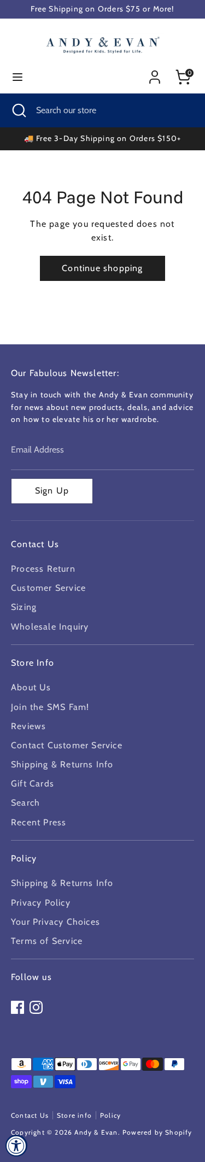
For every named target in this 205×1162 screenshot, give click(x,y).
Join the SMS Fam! (50, 707)
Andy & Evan (96, 1132)
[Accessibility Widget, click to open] (16, 1146)
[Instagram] (36, 1007)
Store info (74, 1115)
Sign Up (52, 490)
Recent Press (38, 822)
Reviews (28, 726)
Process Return (43, 569)
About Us (31, 687)
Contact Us (30, 1115)
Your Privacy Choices (55, 922)
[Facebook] (17, 1007)
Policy (110, 1115)
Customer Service (48, 588)
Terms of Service (47, 941)
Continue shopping (102, 268)
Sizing (24, 607)
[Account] (155, 73)
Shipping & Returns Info (62, 764)
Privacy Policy (41, 902)
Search (25, 802)
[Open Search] (18, 110)
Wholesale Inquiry (50, 626)
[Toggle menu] (17, 77)
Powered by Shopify (157, 1132)
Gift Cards (32, 783)
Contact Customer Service (66, 745)
